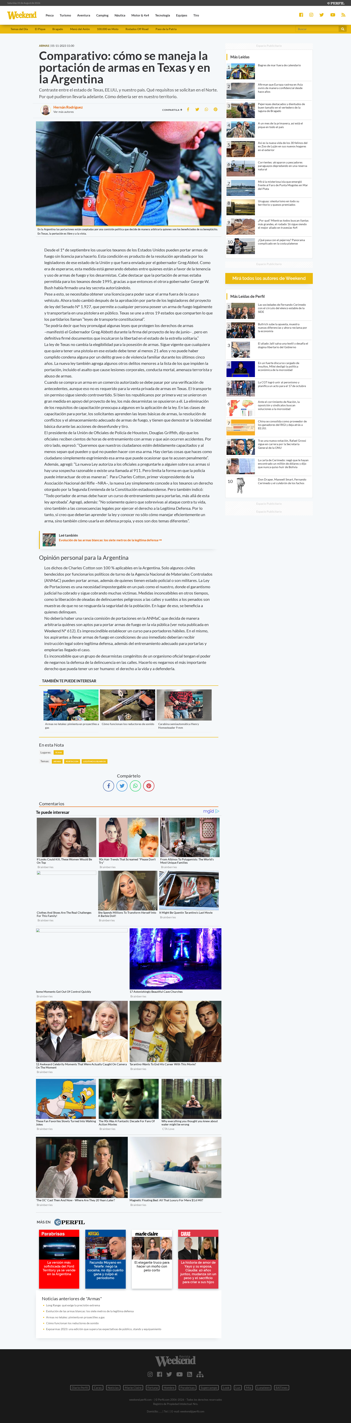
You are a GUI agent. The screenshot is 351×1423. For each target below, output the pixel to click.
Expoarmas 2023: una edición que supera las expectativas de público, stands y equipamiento (103, 1329)
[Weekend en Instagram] (150, 1374)
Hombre (169, 1387)
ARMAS (57, 761)
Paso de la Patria (166, 29)
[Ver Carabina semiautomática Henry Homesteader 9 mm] (184, 692)
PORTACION (72, 761)
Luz (237, 1387)
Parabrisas (187, 1387)
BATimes (282, 1387)
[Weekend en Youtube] (179, 1374)
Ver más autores (63, 111)
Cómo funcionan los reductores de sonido (128, 724)
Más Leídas (239, 56)
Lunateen (263, 1387)
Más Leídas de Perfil (247, 296)
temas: (44, 761)
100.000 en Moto (107, 29)
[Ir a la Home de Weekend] (175, 1360)
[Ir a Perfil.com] (335, 2)
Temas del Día (19, 29)
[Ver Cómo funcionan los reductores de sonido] (127, 692)
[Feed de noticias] (189, 1374)
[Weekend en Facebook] (159, 1374)
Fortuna (152, 1387)
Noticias (113, 1387)
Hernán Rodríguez (68, 107)
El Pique (40, 29)
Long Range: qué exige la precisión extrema (73, 1305)
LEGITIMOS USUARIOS (94, 761)
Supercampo (209, 1387)
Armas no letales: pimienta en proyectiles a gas (75, 1317)
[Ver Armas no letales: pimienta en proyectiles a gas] (71, 692)
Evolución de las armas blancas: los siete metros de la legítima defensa (108, 540)
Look (226, 1387)
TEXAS (58, 752)
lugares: (45, 752)
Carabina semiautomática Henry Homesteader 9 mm (178, 725)
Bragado (57, 29)
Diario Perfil (80, 1387)
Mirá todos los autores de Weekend (269, 278)
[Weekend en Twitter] (169, 1374)
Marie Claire (133, 1387)
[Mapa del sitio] (200, 1374)
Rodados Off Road (137, 29)
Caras (98, 1387)
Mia (248, 1387)
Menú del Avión (80, 29)
